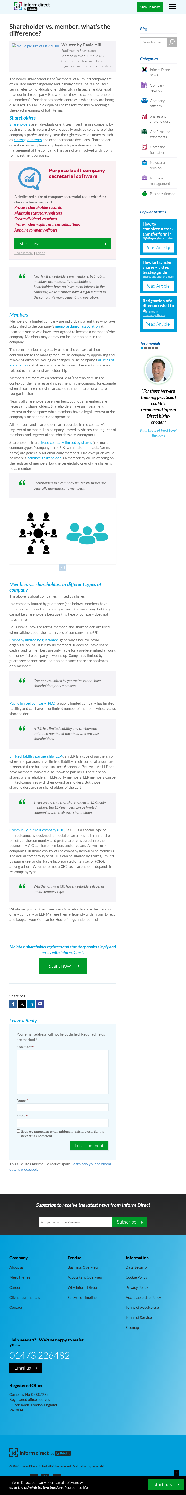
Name (22, 1100)
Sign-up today (150, 7)
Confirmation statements (160, 134)
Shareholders (20, 124)
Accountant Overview (85, 1277)
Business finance (162, 194)
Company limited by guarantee (33, 640)
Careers (15, 1287)
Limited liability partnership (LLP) (36, 756)
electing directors (28, 140)
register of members (76, 66)
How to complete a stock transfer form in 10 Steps (158, 231)
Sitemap (132, 1327)
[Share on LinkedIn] (31, 1004)
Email (22, 1116)
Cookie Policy (136, 1277)
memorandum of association (77, 326)
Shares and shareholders (160, 118)
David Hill (92, 45)
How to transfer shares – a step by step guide (157, 267)
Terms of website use (142, 1307)
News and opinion (157, 165)
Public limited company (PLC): (32, 703)
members (96, 61)
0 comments (70, 61)
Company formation (157, 149)
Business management (160, 180)
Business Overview (83, 1267)
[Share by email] (40, 1004)
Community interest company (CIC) (37, 830)
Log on (40, 253)
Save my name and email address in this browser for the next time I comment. (62, 1133)
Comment (25, 1047)
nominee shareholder (44, 458)
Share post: (18, 996)
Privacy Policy (137, 1287)
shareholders (102, 66)
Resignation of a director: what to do (158, 305)
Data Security (137, 1267)
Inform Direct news (160, 72)
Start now (163, 1484)
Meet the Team (21, 1277)
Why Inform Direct (82, 1287)
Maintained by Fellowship (89, 1466)
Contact (15, 1307)
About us (16, 1267)
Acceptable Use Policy (143, 1297)
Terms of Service (139, 1318)
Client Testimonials (24, 1297)
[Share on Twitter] (22, 1004)
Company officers (157, 103)
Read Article (157, 247)
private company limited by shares (65, 442)
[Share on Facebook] (13, 1004)
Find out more (23, 253)
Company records (157, 87)
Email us (23, 1368)
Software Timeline (82, 1297)
